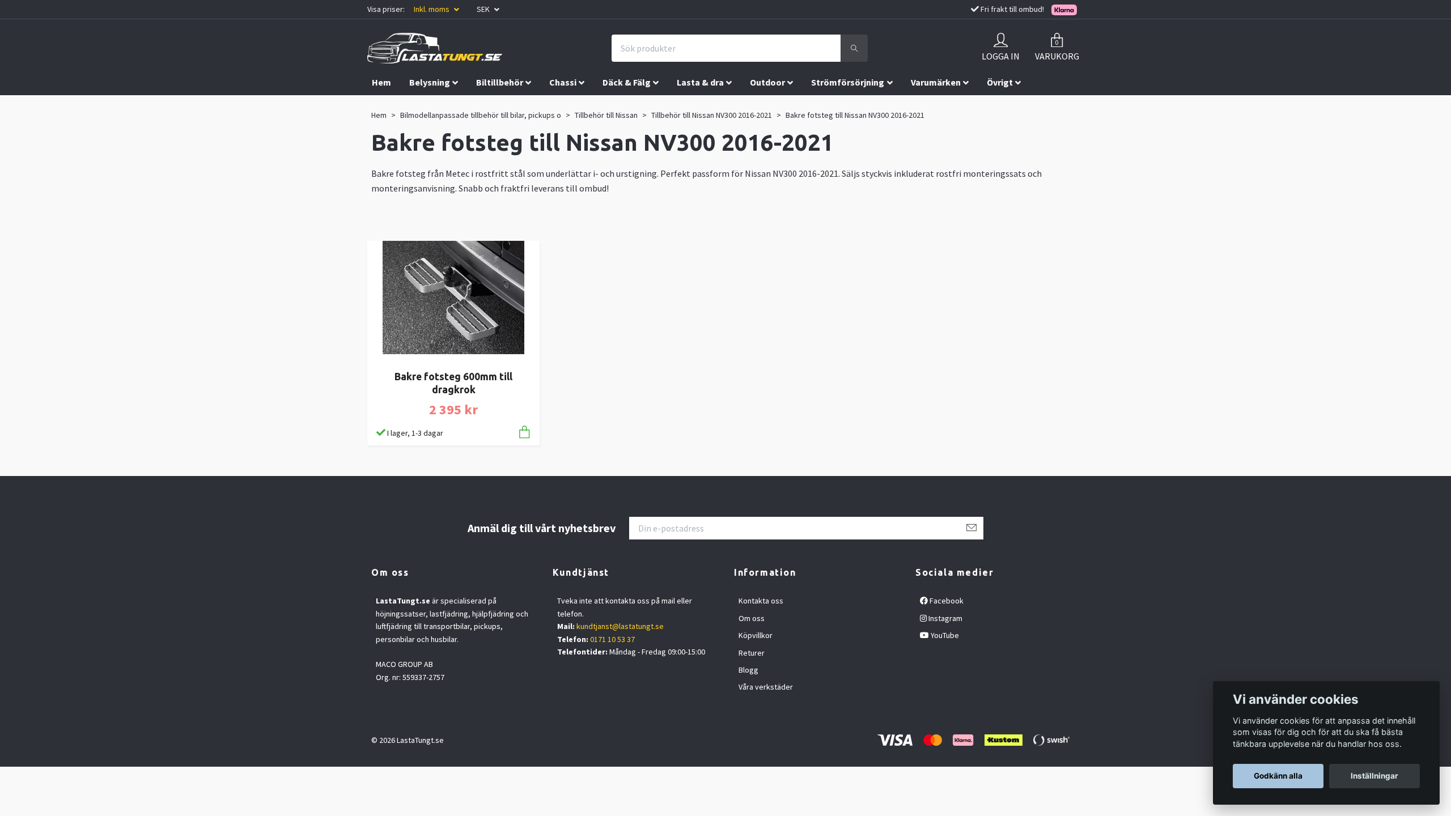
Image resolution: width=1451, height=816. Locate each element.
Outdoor (767, 82)
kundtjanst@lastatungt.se (620, 626)
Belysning (429, 82)
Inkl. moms (432, 9)
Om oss (752, 618)
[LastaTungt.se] (435, 48)
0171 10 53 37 (612, 639)
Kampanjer (394, 106)
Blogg (748, 670)
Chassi (562, 82)
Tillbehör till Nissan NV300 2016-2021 (711, 115)
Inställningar (1374, 775)
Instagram (944, 618)
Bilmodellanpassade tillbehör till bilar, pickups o (480, 115)
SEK (484, 9)
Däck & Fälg (627, 82)
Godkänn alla (1278, 775)
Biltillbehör (499, 82)
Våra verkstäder (766, 687)
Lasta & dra (700, 82)
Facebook (946, 601)
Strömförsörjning (847, 82)
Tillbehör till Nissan (606, 115)
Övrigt (1000, 82)
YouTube (944, 635)
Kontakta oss (761, 601)
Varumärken (936, 82)
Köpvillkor (756, 635)
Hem (381, 82)
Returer (752, 653)
